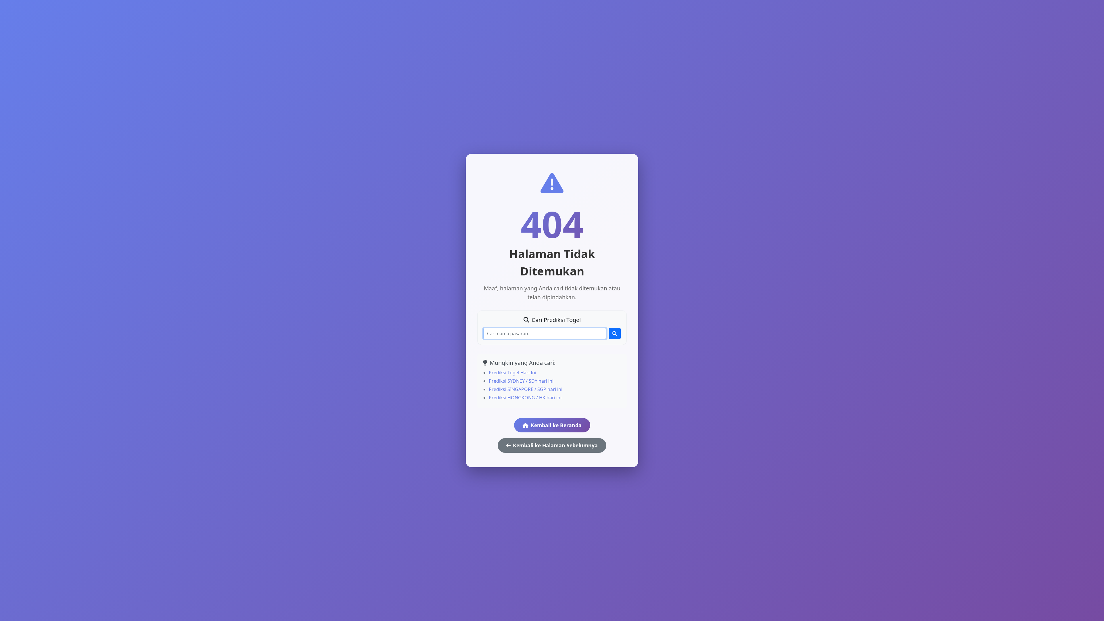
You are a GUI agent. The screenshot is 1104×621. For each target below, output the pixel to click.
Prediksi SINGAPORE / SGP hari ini (525, 389)
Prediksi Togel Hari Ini (512, 372)
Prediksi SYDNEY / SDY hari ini (521, 381)
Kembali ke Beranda (556, 425)
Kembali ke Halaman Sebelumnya (555, 445)
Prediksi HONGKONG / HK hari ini (525, 397)
